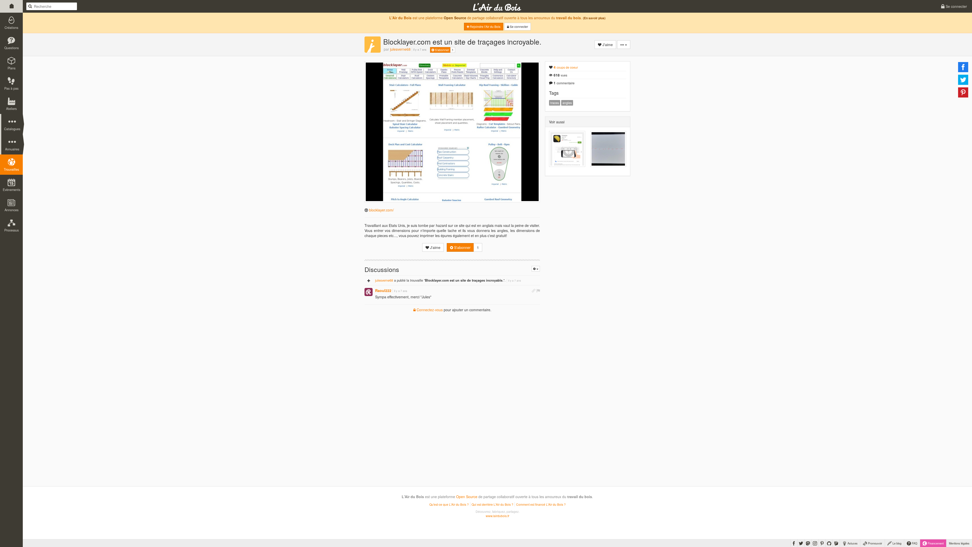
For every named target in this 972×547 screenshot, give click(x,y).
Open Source (455, 17)
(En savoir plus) (594, 18)
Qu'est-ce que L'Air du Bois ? (449, 504)
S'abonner (441, 50)
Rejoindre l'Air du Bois (484, 26)
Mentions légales (959, 543)
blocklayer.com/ (381, 209)
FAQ (914, 543)
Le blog (896, 543)
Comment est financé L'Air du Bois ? (541, 504)
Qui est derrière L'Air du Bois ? (492, 504)
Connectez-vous (429, 309)
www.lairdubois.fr (497, 516)
